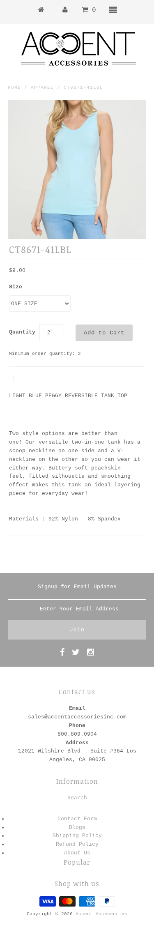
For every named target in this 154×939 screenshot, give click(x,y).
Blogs (77, 827)
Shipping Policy (77, 836)
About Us (77, 853)
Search (77, 798)
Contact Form (77, 819)
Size (15, 287)
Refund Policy (77, 844)
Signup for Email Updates (77, 587)
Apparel (42, 87)
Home (14, 87)
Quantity (22, 332)
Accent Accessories (101, 913)
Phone (77, 726)
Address (77, 743)
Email (77, 708)
